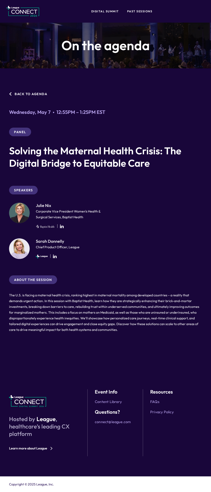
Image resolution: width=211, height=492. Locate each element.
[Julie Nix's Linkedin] (62, 226)
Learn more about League (28, 448)
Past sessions (139, 11)
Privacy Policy (162, 412)
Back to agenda (31, 94)
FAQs (154, 401)
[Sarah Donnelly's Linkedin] (55, 256)
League (46, 419)
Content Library (108, 401)
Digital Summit (105, 11)
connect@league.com (113, 421)
